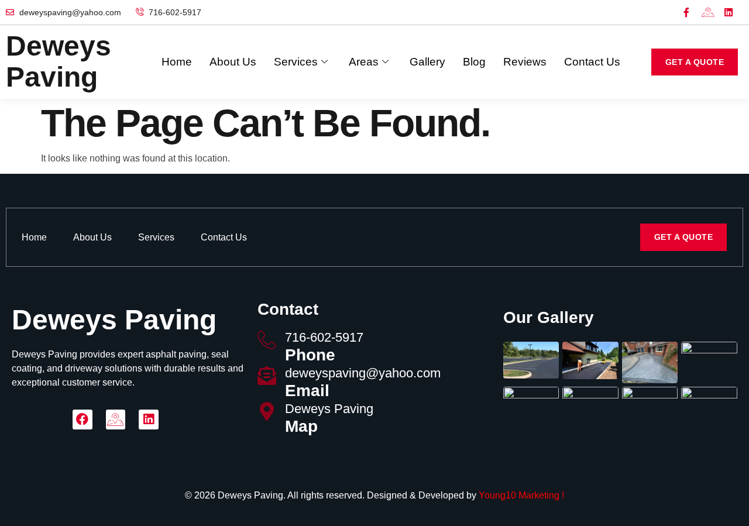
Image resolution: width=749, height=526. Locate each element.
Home (177, 62)
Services (296, 62)
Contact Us (592, 62)
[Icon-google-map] (707, 12)
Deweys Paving (329, 408)
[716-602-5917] (266, 340)
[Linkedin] (728, 12)
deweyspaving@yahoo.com (363, 373)
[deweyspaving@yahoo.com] (266, 375)
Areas (364, 62)
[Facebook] (82, 419)
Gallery (427, 62)
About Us (232, 62)
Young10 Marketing (519, 495)
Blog (474, 62)
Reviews (525, 62)
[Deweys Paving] (266, 411)
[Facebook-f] (686, 12)
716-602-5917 (324, 337)
